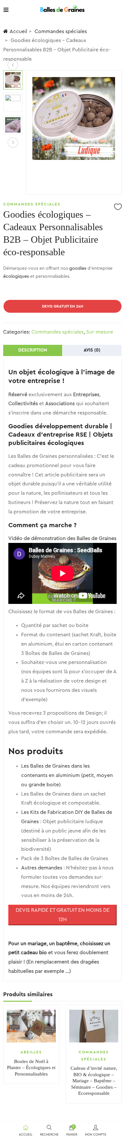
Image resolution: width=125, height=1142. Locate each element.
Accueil (18, 31)
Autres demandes (41, 867)
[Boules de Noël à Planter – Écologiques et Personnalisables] (31, 1026)
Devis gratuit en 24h (62, 306)
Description (32, 350)
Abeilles (31, 1052)
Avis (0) (92, 350)
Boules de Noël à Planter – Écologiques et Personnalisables (31, 1068)
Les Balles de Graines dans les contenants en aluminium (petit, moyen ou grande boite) (67, 775)
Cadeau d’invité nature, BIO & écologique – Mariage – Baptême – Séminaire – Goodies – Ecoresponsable (94, 1081)
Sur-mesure (99, 332)
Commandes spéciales (61, 31)
